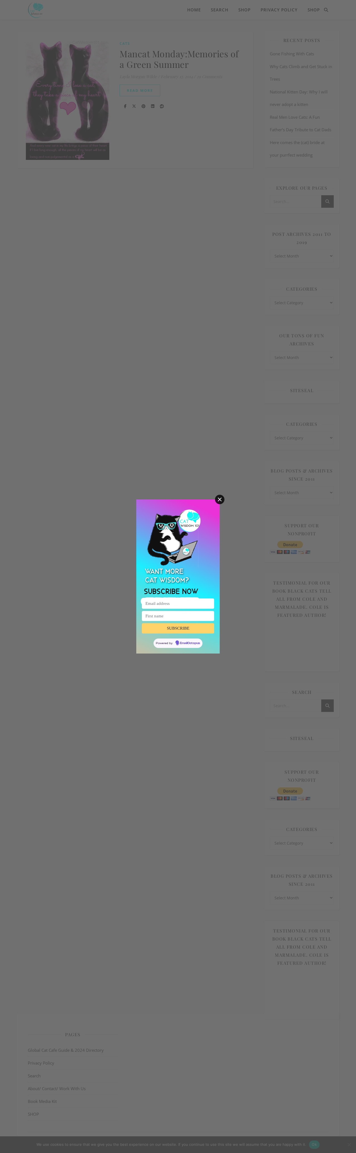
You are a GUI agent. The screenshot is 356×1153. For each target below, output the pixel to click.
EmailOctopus (190, 643)
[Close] (219, 499)
